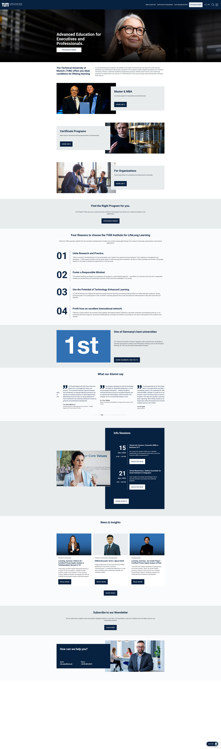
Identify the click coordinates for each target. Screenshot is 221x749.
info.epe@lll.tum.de (66, 664)
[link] (74, 398)
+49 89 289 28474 (86, 664)
